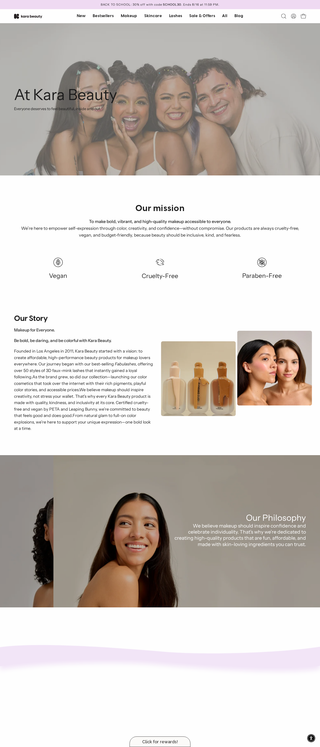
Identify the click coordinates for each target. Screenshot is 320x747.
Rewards (172, 674)
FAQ (168, 689)
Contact (111, 697)
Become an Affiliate (121, 681)
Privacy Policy (177, 697)
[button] (153, 16)
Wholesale (113, 689)
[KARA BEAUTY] (28, 16)
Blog (108, 704)
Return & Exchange (181, 681)
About (109, 674)
